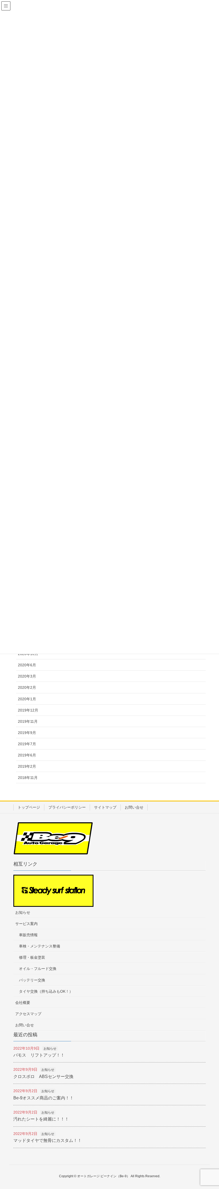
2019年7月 (27, 744)
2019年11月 (28, 721)
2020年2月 (27, 687)
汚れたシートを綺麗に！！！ (41, 1119)
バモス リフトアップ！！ (39, 1055)
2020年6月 (27, 665)
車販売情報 (28, 935)
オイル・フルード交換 (37, 968)
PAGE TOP (214, 1146)
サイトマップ (105, 807)
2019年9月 (27, 733)
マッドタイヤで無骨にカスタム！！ (47, 1140)
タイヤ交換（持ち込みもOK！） (46, 991)
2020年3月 (27, 676)
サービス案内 (26, 924)
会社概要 (22, 1002)
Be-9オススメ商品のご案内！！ (43, 1098)
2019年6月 (27, 755)
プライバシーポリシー (67, 807)
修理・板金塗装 (32, 957)
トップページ (29, 807)
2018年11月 (28, 777)
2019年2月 (27, 766)
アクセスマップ (28, 1014)
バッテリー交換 (32, 980)
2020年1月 (27, 699)
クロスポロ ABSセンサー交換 (43, 1076)
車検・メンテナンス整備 (39, 946)
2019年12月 (28, 710)
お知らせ (22, 912)
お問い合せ (134, 807)
